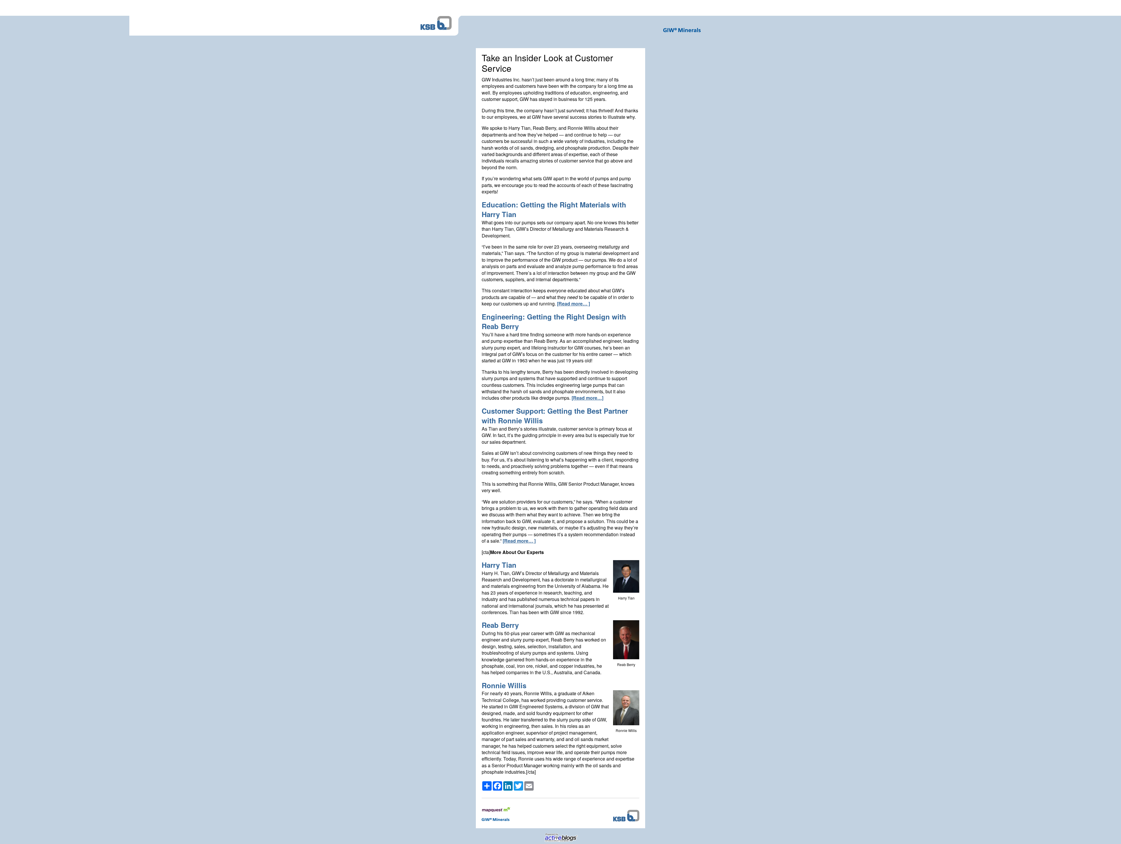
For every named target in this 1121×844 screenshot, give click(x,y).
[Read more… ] (573, 303)
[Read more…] (587, 397)
